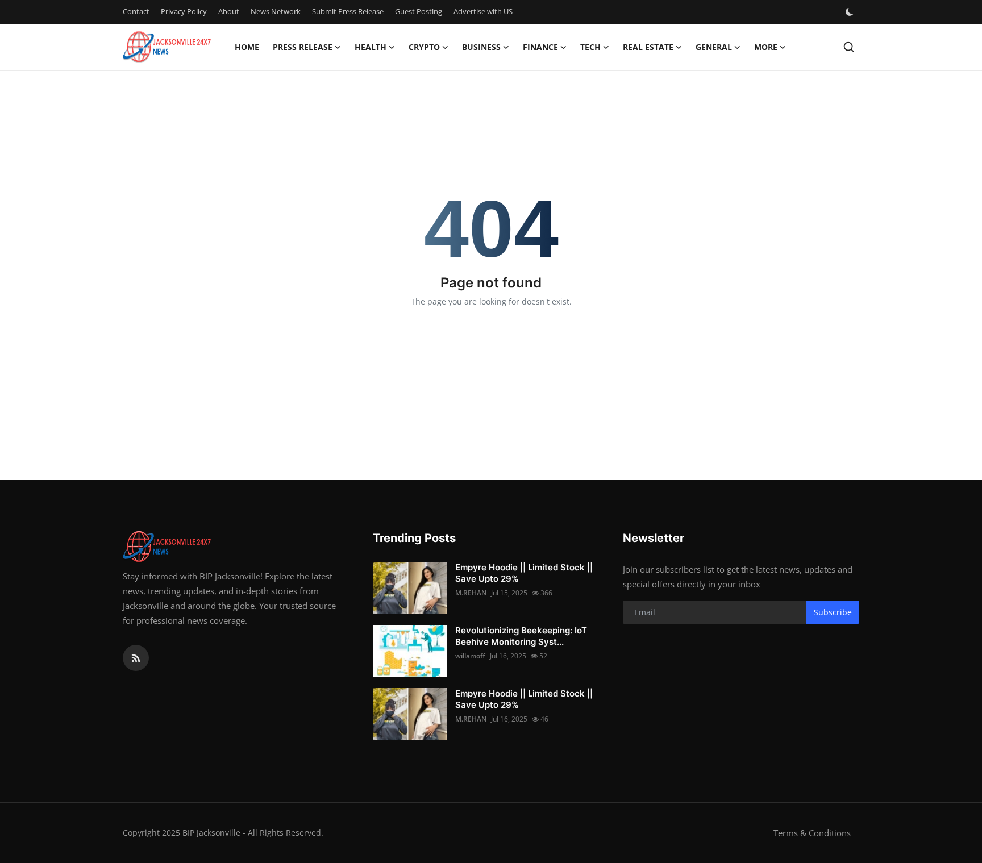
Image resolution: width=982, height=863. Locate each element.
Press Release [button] (302, 46)
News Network (276, 11)
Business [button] (481, 46)
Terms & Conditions (812, 833)
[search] (848, 46)
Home (247, 46)
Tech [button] (590, 46)
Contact (136, 11)
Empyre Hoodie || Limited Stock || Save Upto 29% (524, 573)
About (228, 11)
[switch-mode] (850, 12)
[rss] (136, 658)
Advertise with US (483, 11)
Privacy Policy (184, 11)
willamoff (470, 656)
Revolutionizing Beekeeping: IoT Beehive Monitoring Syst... (521, 636)
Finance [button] (540, 46)
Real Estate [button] (648, 46)
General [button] (714, 46)
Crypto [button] (424, 46)
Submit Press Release (348, 11)
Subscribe (833, 612)
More (765, 46)
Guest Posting (418, 11)
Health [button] (370, 46)
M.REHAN (470, 593)
